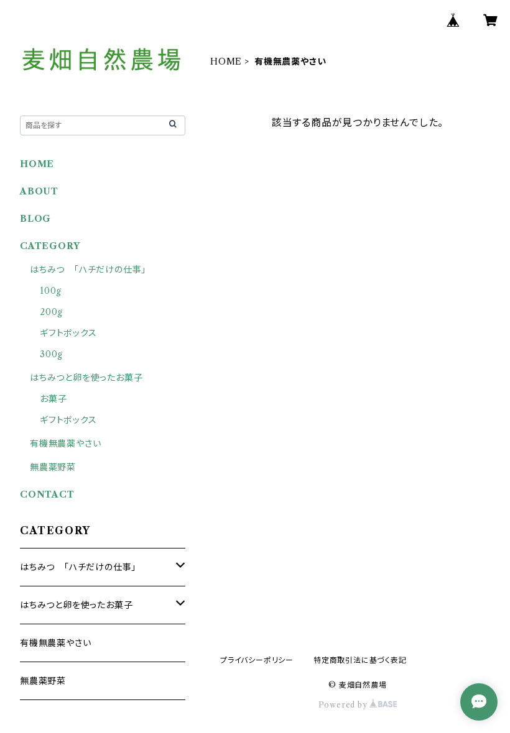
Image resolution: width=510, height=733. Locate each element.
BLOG (35, 218)
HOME (226, 61)
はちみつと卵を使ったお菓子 (86, 377)
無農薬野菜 (53, 467)
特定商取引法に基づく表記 (360, 660)
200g (51, 311)
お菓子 (53, 398)
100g (51, 290)
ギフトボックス (68, 333)
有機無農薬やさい (65, 443)
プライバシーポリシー (257, 660)
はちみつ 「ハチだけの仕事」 (88, 269)
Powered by (344, 704)
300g (51, 354)
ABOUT (39, 191)
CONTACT (47, 494)
